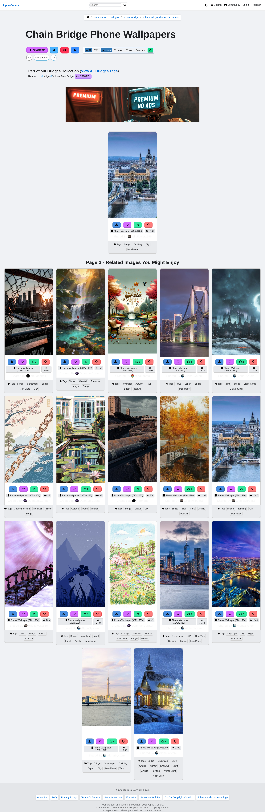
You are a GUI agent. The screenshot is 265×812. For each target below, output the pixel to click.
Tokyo (178, 384)
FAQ (54, 797)
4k (53, 57)
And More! (83, 76)
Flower (144, 638)
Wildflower (122, 638)
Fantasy (29, 638)
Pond (85, 509)
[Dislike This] (148, 225)
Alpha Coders (11, 5)
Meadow (137, 633)
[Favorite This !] (127, 225)
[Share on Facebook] (75, 50)
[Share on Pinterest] (64, 50)
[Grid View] (88, 50)
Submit (217, 4)
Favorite (38, 50)
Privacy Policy (69, 797)
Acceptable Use (113, 797)
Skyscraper (32, 384)
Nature (137, 389)
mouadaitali (38, 375)
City (147, 244)
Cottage (125, 633)
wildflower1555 (142, 236)
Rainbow (95, 381)
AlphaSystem (194, 375)
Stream (148, 633)
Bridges (115, 17)
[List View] (96, 50)
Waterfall (83, 381)
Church (142, 766)
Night (227, 384)
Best (130, 50)
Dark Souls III (236, 389)
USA (189, 636)
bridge (45, 76)
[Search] (124, 5)
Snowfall (164, 766)
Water (72, 381)
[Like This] (138, 225)
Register (256, 4)
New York (200, 636)
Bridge (127, 244)
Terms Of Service (90, 797)
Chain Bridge (131, 17)
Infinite (108, 50)
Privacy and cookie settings (213, 797)
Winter (153, 766)
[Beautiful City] (132, 217)
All (29, 57)
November (127, 384)
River (48, 509)
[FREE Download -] (116, 225)
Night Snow (158, 776)
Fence (20, 384)
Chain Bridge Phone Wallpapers (161, 17)
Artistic (201, 509)
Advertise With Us (150, 797)
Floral (68, 641)
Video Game (250, 384)
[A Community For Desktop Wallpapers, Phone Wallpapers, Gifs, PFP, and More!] (88, 17)
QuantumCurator (90, 373)
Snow (174, 761)
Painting (184, 514)
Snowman (163, 761)
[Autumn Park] (184, 481)
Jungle (75, 386)
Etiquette (131, 797)
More (140, 50)
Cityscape (232, 633)
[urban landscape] (132, 481)
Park (149, 384)
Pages (119, 50)
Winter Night (170, 771)
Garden (75, 509)
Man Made (100, 17)
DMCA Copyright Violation (179, 797)
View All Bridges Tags (99, 71)
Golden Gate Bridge (62, 76)
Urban (138, 509)
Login (246, 4)
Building (138, 244)
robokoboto (142, 375)
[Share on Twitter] (54, 50)
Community (233, 4)
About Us (42, 797)
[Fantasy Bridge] (29, 606)
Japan (188, 384)
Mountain (38, 509)
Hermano (142, 500)
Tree (184, 509)
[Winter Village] (158, 733)
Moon (22, 633)
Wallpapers (41, 57)
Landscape (90, 641)
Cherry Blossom (22, 509)
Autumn (139, 384)
